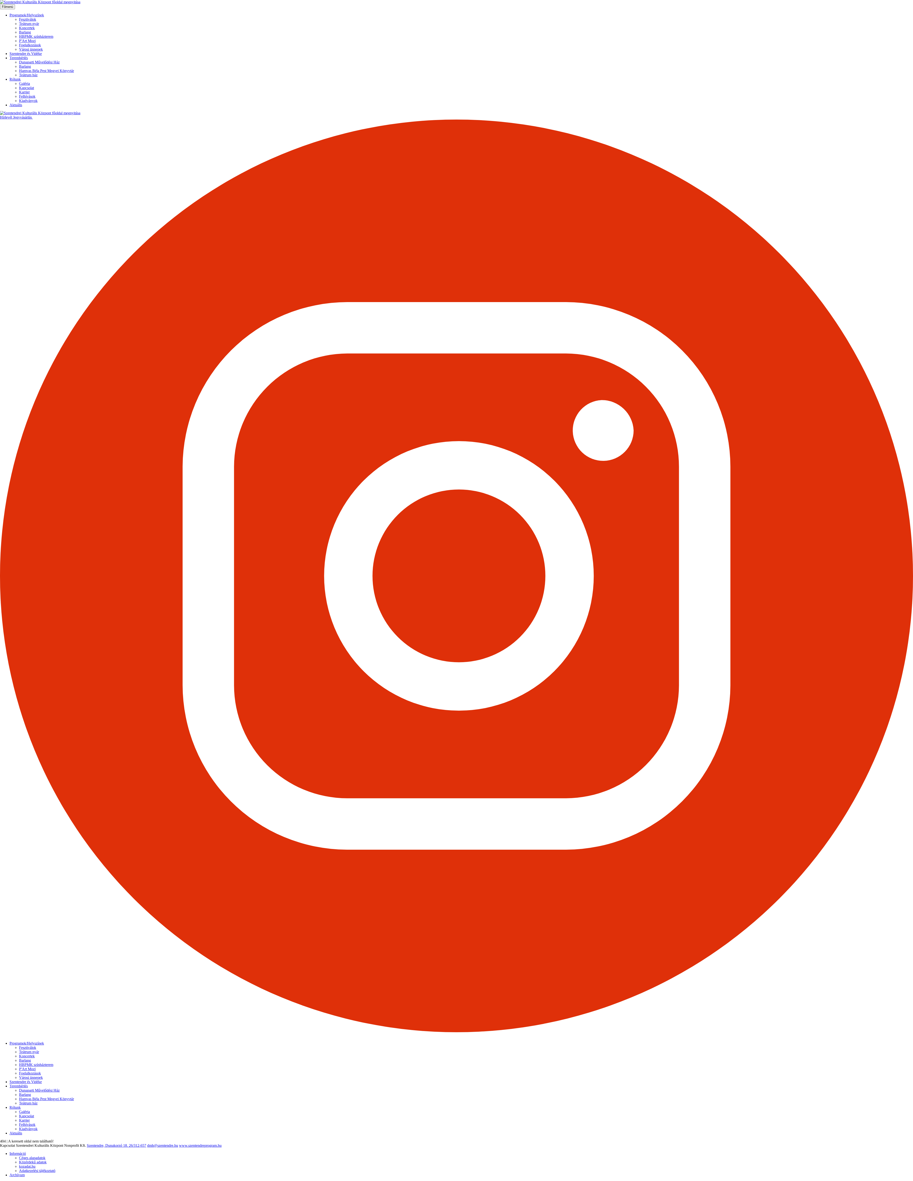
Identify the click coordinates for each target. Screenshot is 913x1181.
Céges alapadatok (32, 1158)
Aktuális (16, 105)
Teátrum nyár (29, 24)
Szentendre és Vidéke (26, 54)
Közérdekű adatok (33, 1162)
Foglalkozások (30, 45)
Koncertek (27, 28)
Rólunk (15, 79)
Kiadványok (28, 101)
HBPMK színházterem (36, 36)
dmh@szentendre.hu (162, 1145)
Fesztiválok (27, 19)
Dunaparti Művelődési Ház (39, 62)
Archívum (17, 1175)
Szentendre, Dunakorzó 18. (108, 1145)
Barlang (25, 32)
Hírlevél (6, 117)
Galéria (24, 84)
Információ (18, 1154)
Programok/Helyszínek (27, 15)
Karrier (24, 92)
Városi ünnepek (31, 49)
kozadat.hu (27, 1166)
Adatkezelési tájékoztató (37, 1171)
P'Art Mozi (27, 41)
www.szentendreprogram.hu (200, 1145)
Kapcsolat (26, 88)
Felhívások (27, 96)
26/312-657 (137, 1145)
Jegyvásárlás (23, 117)
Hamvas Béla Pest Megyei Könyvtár (46, 71)
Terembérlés (19, 58)
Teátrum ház (28, 75)
